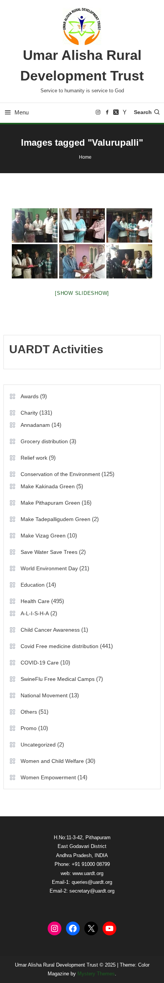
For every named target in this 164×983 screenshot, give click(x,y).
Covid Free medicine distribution (59, 646)
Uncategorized (38, 745)
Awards (30, 396)
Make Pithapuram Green (50, 503)
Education (33, 585)
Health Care (35, 601)
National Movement (44, 695)
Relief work (34, 458)
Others (29, 712)
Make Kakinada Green (48, 486)
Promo (29, 728)
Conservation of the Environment (60, 474)
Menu (21, 112)
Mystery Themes (96, 974)
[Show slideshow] (82, 293)
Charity (29, 413)
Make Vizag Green (43, 536)
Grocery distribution (44, 441)
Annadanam (35, 425)
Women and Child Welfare (52, 761)
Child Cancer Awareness (50, 630)
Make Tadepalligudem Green (55, 519)
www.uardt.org (87, 873)
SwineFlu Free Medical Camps (58, 679)
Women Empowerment (48, 777)
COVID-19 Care (40, 663)
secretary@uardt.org (91, 891)
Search (143, 112)
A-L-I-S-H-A (35, 613)
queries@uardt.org (92, 882)
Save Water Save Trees (49, 552)
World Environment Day (49, 568)
